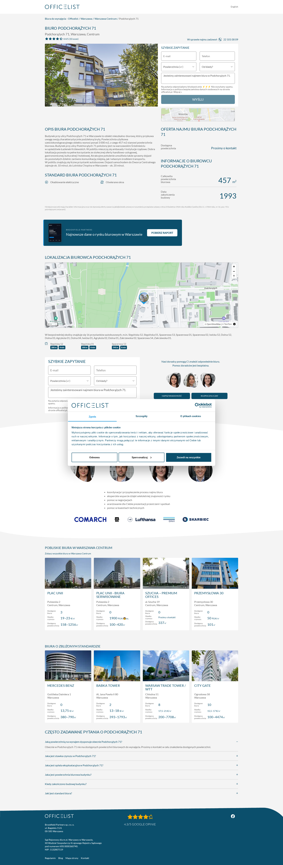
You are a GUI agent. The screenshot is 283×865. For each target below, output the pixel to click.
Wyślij (198, 99)
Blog (60, 858)
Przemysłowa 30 (209, 593)
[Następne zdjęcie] (153, 76)
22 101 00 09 (230, 39)
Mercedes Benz (60, 685)
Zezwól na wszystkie (189, 457)
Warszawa (86, 18)
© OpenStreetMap (213, 324)
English (234, 6)
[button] (141, 295)
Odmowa (94, 457)
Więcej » (177, 92)
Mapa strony (72, 858)
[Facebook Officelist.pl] (233, 816)
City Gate (202, 685)
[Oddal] (234, 271)
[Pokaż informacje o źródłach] (234, 324)
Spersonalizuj (140, 457)
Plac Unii (55, 593)
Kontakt (85, 858)
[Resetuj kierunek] (234, 276)
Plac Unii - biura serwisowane (110, 595)
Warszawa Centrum (105, 18)
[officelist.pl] (59, 816)
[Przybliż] (234, 266)
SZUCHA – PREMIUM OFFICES (161, 595)
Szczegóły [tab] (142, 416)
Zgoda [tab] (92, 416)
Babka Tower (108, 685)
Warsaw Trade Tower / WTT (165, 687)
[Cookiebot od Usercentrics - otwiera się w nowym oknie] (197, 405)
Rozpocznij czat (209, 396)
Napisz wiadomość (172, 396)
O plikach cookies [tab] (190, 416)
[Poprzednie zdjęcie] (49, 76)
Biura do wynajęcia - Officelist (61, 18)
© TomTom (227, 324)
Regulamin (50, 858)
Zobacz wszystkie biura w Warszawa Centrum (68, 553)
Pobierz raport (162, 232)
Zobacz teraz (68, 624)
